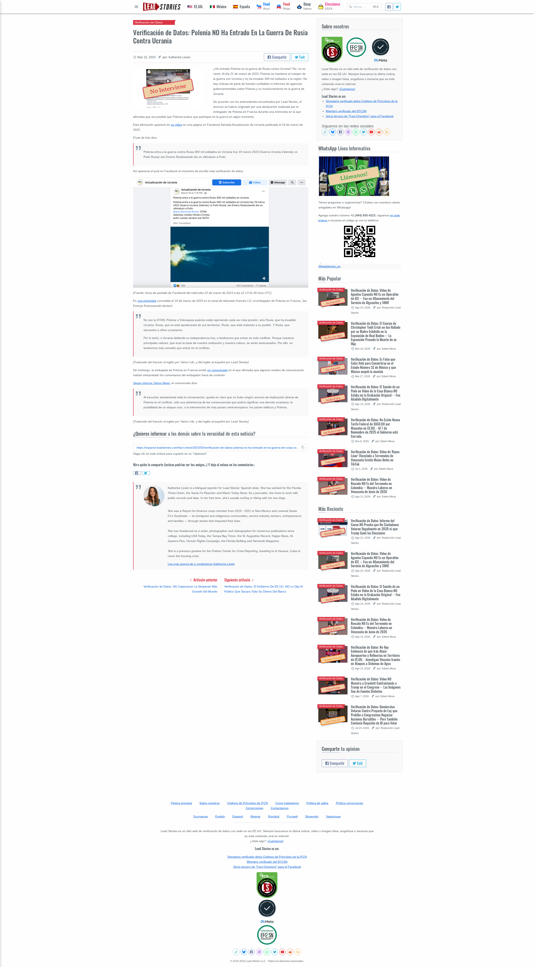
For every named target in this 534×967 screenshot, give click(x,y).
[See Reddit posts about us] (379, 132)
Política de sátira (317, 803)
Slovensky (312, 816)
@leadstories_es (329, 266)
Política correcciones (349, 803)
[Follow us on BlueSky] (332, 132)
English (220, 816)
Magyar (256, 816)
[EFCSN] (267, 934)
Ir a (375, 6)
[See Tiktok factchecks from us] (325, 132)
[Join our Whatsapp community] (356, 132)
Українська (333, 816)
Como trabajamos (287, 803)
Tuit (301, 57)
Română (273, 816)
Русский (292, 816)
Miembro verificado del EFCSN (346, 111)
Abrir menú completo (136, 6)
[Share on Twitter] (146, 473)
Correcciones (254, 808)
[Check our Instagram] (348, 132)
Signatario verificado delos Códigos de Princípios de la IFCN (267, 856)
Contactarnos (279, 808)
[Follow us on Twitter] (363, 132)
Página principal (181, 803)
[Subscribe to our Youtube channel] (371, 132)
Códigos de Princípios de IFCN (247, 803)
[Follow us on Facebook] (340, 132)
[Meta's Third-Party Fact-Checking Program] (267, 911)
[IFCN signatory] (267, 885)
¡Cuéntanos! (347, 89)
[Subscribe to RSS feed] (386, 132)
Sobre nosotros (209, 803)
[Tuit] (397, 7)
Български (201, 816)
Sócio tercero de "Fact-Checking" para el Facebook (360, 116)
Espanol (237, 816)
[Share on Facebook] (137, 473)
